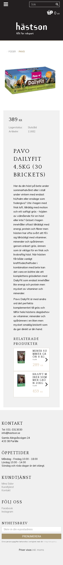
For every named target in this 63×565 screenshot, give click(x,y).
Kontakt (6, 490)
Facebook (7, 508)
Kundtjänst (8, 487)
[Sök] (57, 4)
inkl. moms (38, 549)
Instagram (7, 511)
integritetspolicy (50, 542)
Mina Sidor (8, 483)
